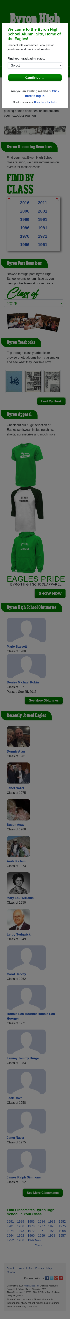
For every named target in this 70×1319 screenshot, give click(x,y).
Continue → (35, 78)
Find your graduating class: (26, 58)
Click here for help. (45, 102)
